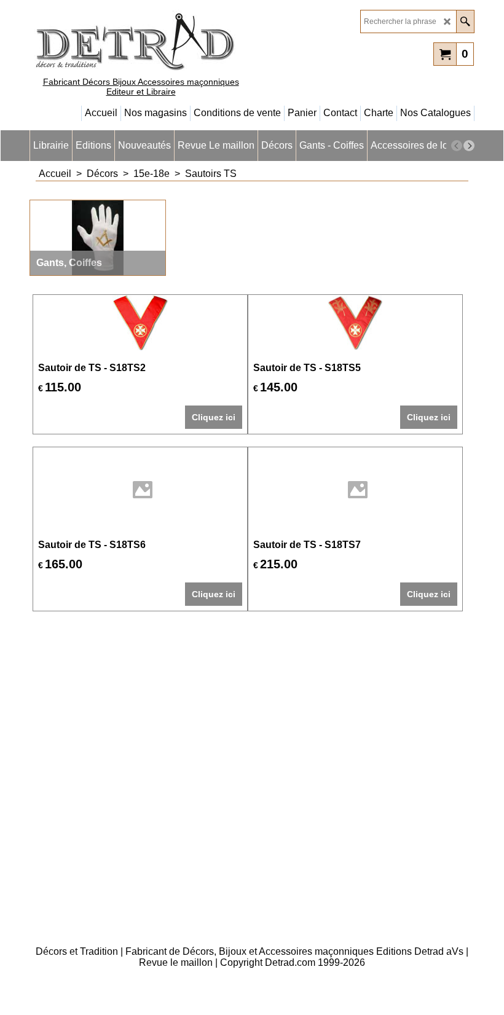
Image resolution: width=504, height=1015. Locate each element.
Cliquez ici (213, 417)
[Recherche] (465, 21)
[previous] (456, 145)
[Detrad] (137, 40)
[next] (468, 145)
